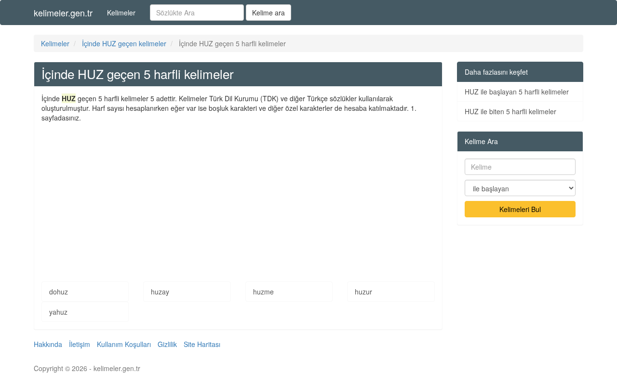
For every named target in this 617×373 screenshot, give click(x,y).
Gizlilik (167, 344)
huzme (263, 291)
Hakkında (48, 344)
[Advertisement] (238, 194)
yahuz (58, 312)
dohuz (58, 291)
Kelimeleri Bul (520, 209)
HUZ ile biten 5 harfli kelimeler (510, 111)
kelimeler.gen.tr (63, 12)
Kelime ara (268, 12)
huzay (160, 291)
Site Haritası (202, 344)
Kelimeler (121, 12)
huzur (363, 291)
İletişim (79, 344)
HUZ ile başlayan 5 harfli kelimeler (517, 91)
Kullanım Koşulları (124, 344)
